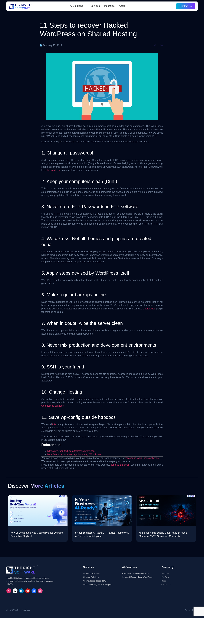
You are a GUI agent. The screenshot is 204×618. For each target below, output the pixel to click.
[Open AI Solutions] (85, 6)
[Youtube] (27, 590)
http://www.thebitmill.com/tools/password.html (71, 451)
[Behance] (34, 590)
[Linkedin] (21, 590)
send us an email (120, 465)
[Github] (15, 590)
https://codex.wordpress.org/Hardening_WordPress (74, 454)
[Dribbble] (40, 590)
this (54, 424)
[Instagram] (8, 590)
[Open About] (127, 6)
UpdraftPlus (149, 308)
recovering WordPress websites (142, 458)
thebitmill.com (53, 170)
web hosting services (52, 405)
